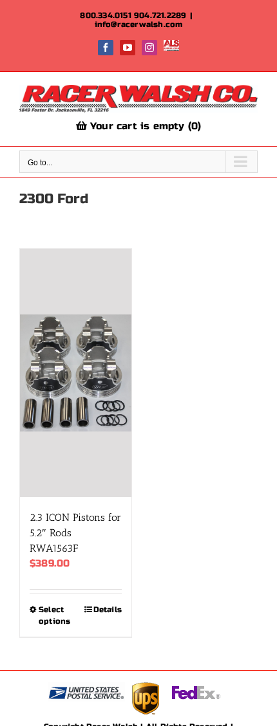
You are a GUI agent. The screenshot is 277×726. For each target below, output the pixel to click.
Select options (54, 615)
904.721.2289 (160, 15)
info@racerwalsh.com (139, 24)
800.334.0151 (105, 15)
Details (107, 609)
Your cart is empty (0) (144, 126)
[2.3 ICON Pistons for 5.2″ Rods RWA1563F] (75, 373)
